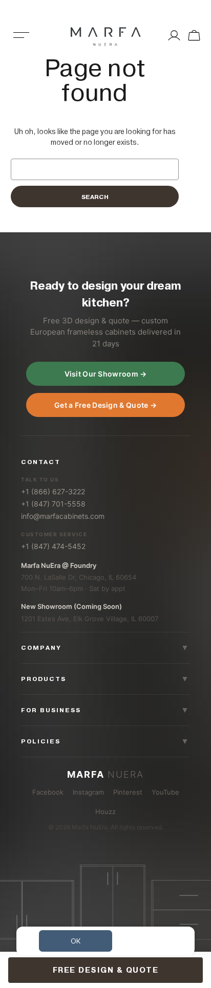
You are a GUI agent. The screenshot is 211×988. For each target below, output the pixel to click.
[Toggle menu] (21, 42)
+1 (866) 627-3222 (53, 491)
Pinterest (127, 792)
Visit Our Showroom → (106, 373)
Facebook (48, 792)
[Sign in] (174, 35)
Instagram (88, 792)
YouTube (165, 792)
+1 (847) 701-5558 (53, 503)
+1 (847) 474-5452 (53, 546)
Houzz (105, 811)
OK (75, 941)
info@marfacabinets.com (62, 516)
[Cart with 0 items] (193, 35)
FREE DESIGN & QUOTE (106, 970)
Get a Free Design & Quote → (105, 405)
